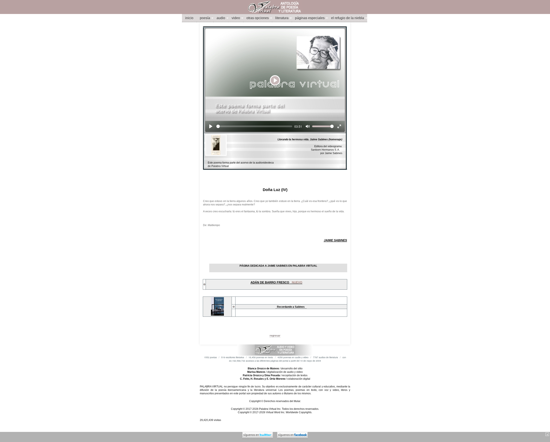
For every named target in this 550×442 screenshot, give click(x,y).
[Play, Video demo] (210, 126)
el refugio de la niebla (347, 18)
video (236, 18)
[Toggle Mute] (307, 126)
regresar (275, 335)
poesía (205, 18)
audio (221, 18)
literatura (282, 18)
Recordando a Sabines (291, 306)
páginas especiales (310, 18)
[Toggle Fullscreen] (339, 126)
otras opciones (257, 18)
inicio (189, 18)
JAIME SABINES (335, 240)
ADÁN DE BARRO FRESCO (276, 282)
